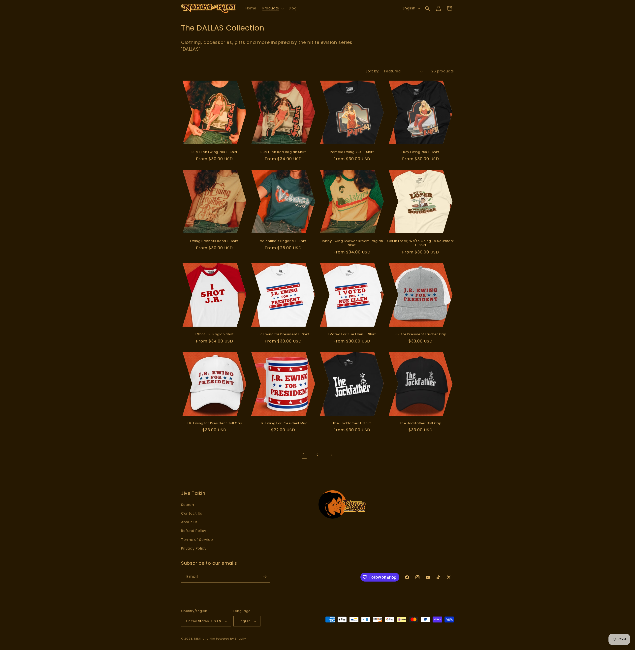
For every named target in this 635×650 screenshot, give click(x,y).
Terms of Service (197, 539)
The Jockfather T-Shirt (352, 423)
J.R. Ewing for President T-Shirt (283, 334)
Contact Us (191, 513)
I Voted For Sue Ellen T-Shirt (352, 334)
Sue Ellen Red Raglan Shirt (283, 152)
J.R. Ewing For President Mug (283, 423)
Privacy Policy (193, 548)
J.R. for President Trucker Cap (420, 334)
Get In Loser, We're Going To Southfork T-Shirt (420, 243)
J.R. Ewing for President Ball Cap (214, 423)
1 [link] (304, 455)
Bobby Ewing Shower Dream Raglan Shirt (352, 243)
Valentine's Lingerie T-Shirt (283, 241)
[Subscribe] (264, 577)
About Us (189, 522)
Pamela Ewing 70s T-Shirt (352, 152)
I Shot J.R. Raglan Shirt (214, 334)
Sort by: (372, 71)
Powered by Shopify (231, 639)
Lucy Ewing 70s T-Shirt (420, 152)
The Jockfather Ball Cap (421, 423)
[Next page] (330, 455)
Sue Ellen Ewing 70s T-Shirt (214, 152)
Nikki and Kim (204, 639)
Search (187, 504)
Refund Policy (193, 530)
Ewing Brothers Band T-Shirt (214, 241)
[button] (272, 8)
